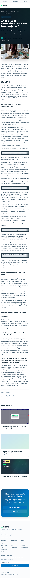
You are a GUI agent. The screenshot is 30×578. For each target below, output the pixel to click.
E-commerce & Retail (14, 11)
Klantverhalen (14, 547)
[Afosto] (4, 5)
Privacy (2, 572)
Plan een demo (16, 511)
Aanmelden (15, 565)
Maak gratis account (14, 507)
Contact (23, 545)
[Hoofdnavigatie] (27, 5)
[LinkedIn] (2, 535)
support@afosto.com (8, 531)
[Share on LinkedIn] (2, 395)
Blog (7, 11)
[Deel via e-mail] (9, 395)
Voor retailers (4, 545)
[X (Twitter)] (6, 535)
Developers (13, 550)
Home (2, 11)
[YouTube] (10, 535)
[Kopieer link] (13, 395)
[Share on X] (6, 395)
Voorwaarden (7, 572)
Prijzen (2, 551)
